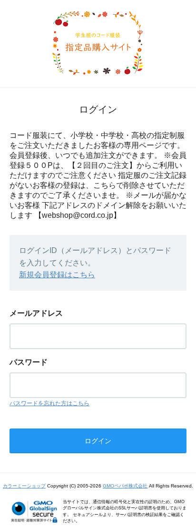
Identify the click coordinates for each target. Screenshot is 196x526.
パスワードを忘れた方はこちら (49, 403)
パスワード (29, 362)
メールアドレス (36, 313)
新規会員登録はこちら (57, 275)
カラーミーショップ (24, 485)
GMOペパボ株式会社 (125, 485)
